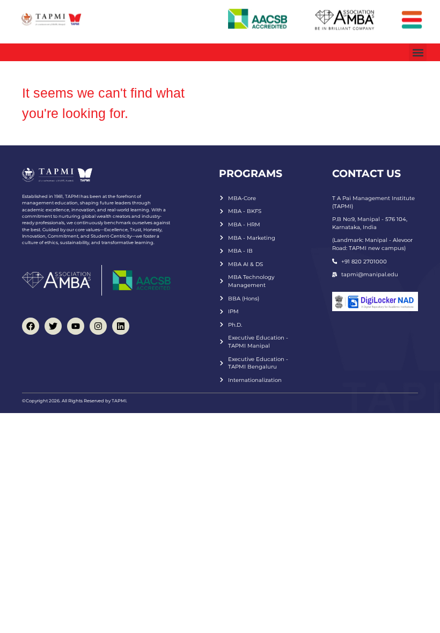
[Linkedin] (120, 326)
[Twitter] (53, 326)
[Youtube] (75, 326)
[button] (418, 52)
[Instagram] (98, 326)
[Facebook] (30, 326)
